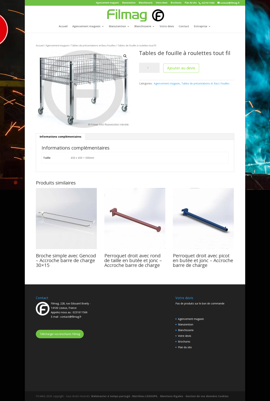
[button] (125, 56)
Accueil (63, 26)
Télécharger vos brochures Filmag (60, 334)
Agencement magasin (107, 3)
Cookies (223, 396)
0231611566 (208, 2)
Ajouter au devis (181, 67)
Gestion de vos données (201, 396)
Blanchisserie (145, 3)
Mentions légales (171, 396)
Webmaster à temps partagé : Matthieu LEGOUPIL (124, 396)
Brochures (176, 3)
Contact (184, 26)
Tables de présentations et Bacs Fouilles (93, 45)
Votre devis (162, 3)
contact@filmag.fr (70, 316)
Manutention (129, 3)
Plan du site (191, 3)
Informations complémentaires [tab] (60, 136)
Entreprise (200, 26)
